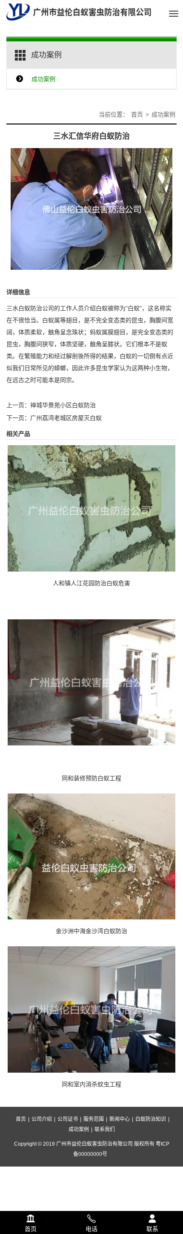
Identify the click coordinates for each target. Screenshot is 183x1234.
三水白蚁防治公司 (30, 308)
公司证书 (67, 1119)
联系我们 (104, 1129)
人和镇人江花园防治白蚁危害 (91, 583)
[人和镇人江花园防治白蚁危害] (91, 507)
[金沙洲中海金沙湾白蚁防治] (91, 855)
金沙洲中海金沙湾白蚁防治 (91, 931)
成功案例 (43, 79)
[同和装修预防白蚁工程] (91, 681)
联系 (152, 1217)
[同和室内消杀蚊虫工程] (91, 1008)
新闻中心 (119, 1119)
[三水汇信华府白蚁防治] (91, 208)
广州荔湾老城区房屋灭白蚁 (66, 417)
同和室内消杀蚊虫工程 (91, 1084)
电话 (91, 1217)
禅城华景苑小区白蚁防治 (63, 405)
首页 (137, 114)
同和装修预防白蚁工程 (91, 778)
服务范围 (93, 1119)
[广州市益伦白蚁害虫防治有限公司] (78, 11)
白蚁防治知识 (150, 1119)
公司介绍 (41, 1119)
